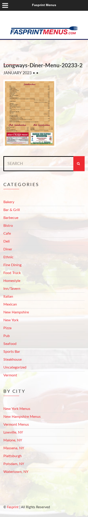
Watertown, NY (15, 472)
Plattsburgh (12, 456)
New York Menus (16, 409)
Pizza (7, 328)
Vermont (10, 375)
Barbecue (10, 218)
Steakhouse (12, 359)
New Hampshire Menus (22, 416)
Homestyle (11, 281)
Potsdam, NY (13, 464)
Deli (6, 241)
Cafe (7, 233)
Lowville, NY (13, 432)
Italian (8, 296)
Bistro (8, 225)
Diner (7, 249)
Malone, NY (12, 440)
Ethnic (8, 257)
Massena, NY (13, 448)
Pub (6, 336)
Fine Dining (12, 265)
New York (11, 320)
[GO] (79, 163)
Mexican (10, 304)
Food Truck (12, 273)
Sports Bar (11, 351)
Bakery (8, 202)
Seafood (9, 344)
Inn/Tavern (11, 288)
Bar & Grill (11, 210)
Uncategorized (14, 367)
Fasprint (13, 507)
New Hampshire (16, 312)
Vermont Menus (16, 424)
